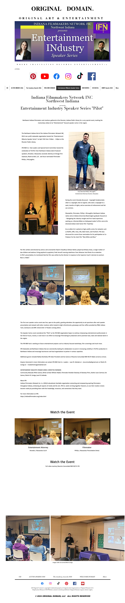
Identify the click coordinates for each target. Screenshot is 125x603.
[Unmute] (20, 442)
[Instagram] (68, 76)
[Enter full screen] (59, 442)
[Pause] (17, 442)
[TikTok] (80, 76)
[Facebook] (57, 76)
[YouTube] (45, 76)
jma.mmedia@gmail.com (91, 362)
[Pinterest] (33, 76)
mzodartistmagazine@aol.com (37, 365)
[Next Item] (121, 538)
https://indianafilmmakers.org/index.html (33, 396)
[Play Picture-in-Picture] (55, 442)
